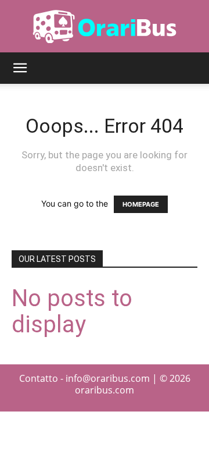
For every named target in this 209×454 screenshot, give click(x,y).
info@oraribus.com (108, 378)
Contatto (38, 378)
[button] (19, 68)
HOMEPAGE (140, 204)
